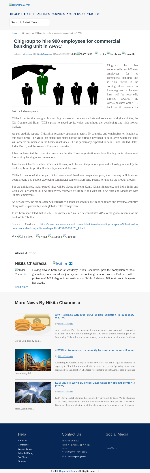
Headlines (41, 13)
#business (27, 54)
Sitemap (22, 461)
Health (16, 13)
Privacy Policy (25, 448)
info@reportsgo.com (77, 456)
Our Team (22, 457)
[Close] (109, 441)
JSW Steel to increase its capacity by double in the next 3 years (94, 350)
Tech (27, 13)
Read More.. (22, 286)
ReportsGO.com (68, 471)
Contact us (91, 13)
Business (58, 13)
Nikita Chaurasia (44, 54)
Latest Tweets (111, 448)
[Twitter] (60, 263)
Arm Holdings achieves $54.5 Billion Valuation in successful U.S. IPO (95, 316)
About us (73, 13)
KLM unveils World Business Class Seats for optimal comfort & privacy (95, 384)
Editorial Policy (26, 453)
